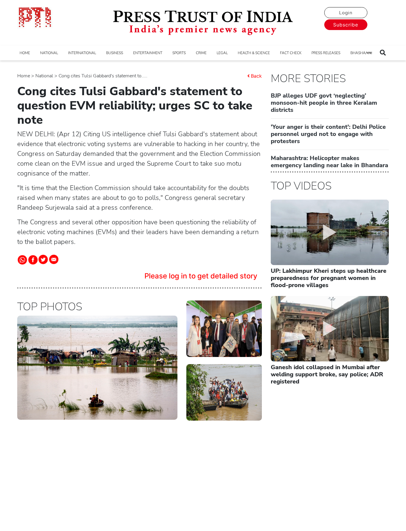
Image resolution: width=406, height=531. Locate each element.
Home (23, 76)
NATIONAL (49, 53)
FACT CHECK (290, 53)
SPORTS (179, 53)
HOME (25, 53)
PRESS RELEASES (325, 53)
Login (346, 13)
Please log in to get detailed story (200, 276)
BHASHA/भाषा (361, 53)
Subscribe (345, 25)
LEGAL (222, 53)
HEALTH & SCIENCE (254, 53)
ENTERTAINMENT (147, 53)
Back (256, 76)
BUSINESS (114, 53)
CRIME (201, 53)
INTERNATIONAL (82, 53)
